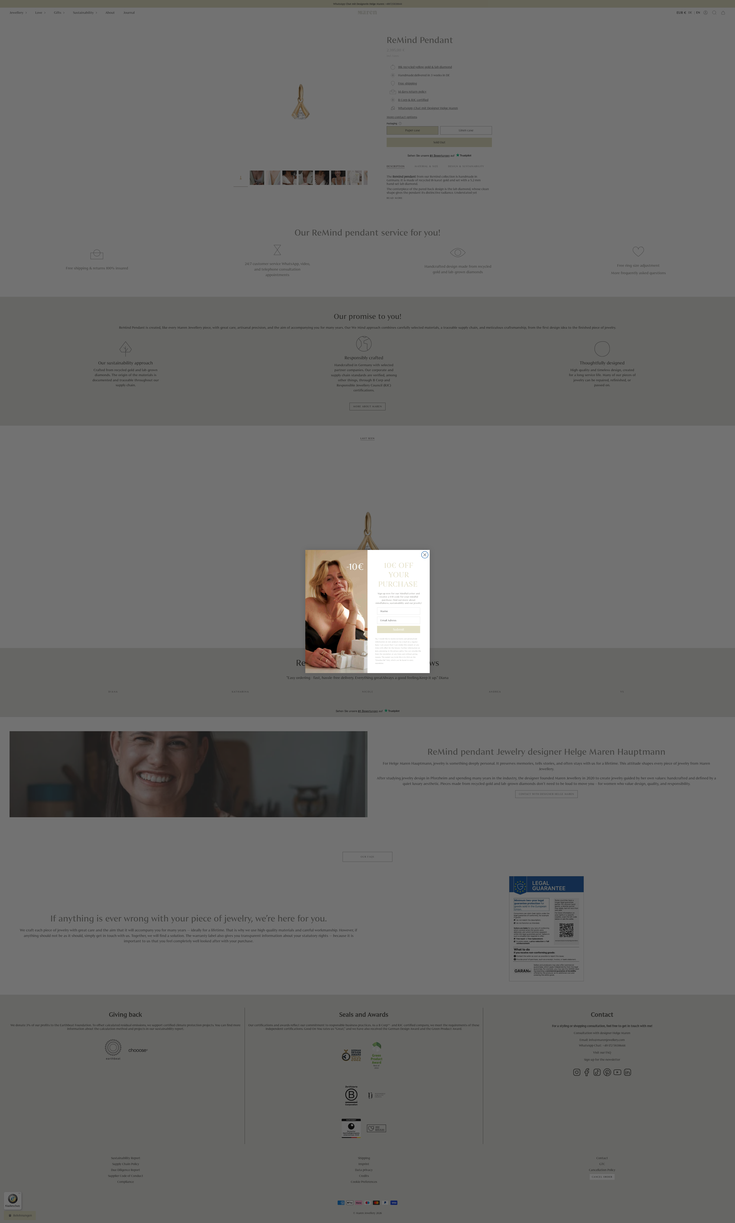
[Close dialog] (424, 554)
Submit (398, 629)
